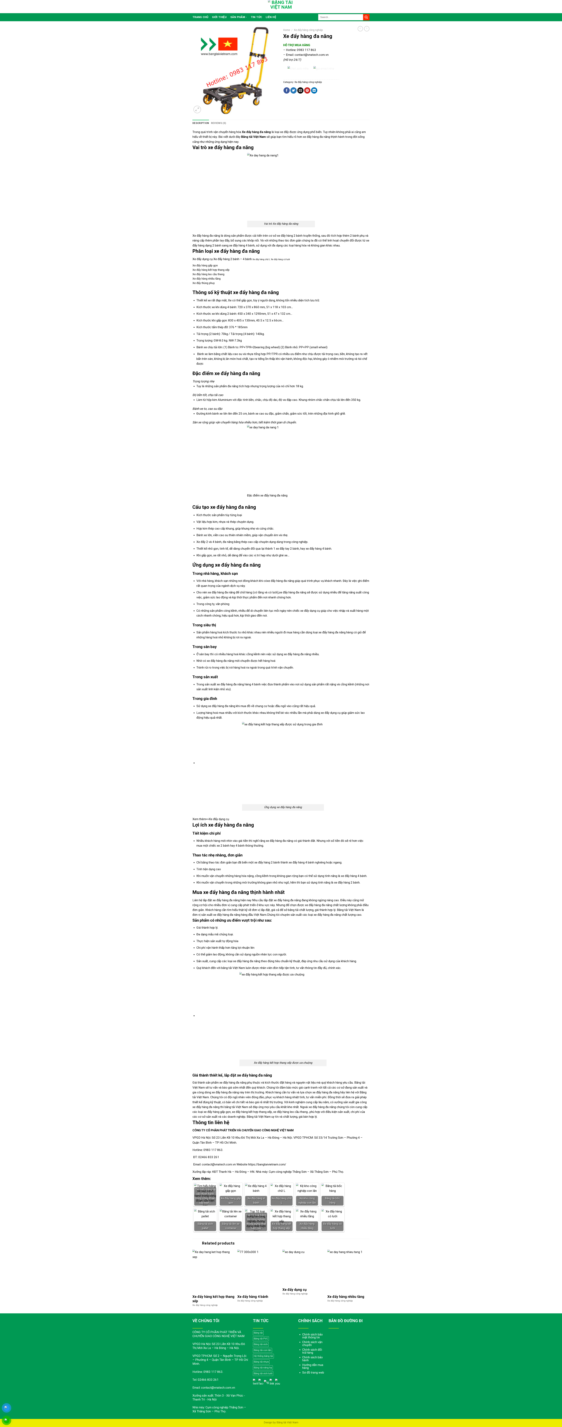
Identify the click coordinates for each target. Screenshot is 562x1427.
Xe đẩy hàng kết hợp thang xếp (213, 1299)
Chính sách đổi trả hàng (312, 1351)
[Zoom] (197, 109)
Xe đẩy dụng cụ (219, 819)
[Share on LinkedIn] (314, 90)
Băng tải (258, 1332)
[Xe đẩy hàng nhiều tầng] (348, 1271)
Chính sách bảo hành (312, 1359)
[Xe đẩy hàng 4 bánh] (258, 1271)
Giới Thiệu (219, 17)
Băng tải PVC (261, 1338)
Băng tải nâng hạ (263, 1367)
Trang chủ (200, 17)
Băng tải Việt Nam (253, 137)
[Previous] (192, 1281)
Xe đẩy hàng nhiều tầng (345, 1297)
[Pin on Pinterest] (307, 90)
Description (200, 123)
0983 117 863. (213, 1150)
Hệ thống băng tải (263, 1356)
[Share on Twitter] (293, 90)
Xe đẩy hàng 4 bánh (252, 1297)
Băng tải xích (261, 1344)
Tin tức (256, 17)
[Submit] (366, 17)
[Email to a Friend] (300, 90)
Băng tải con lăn (262, 1350)
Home (286, 30)
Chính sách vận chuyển (312, 1343)
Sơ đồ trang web (313, 1372)
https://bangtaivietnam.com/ (267, 1164)
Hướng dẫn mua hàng (312, 1366)
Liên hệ (271, 17)
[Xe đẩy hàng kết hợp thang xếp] (213, 1271)
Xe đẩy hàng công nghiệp (308, 30)
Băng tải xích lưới (263, 1373)
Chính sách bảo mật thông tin (312, 1336)
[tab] (200, 123)
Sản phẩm (237, 17)
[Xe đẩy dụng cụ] (303, 1267)
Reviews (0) (218, 123)
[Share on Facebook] (286, 90)
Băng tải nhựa (261, 1361)
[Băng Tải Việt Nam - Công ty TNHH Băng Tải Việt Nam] (281, 6)
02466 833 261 (208, 1157)
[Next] (369, 1281)
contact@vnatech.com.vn (312, 55)
